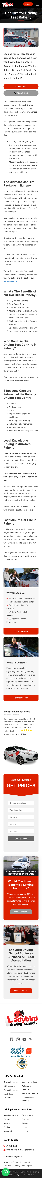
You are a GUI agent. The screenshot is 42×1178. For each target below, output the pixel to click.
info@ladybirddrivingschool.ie (20, 1150)
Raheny (25, 1123)
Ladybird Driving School (11, 734)
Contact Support (21, 698)
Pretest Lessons (11, 1090)
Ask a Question (21, 631)
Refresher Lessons (30, 1093)
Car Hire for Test (29, 1082)
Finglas (7, 1127)
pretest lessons (10, 281)
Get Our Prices (21, 86)
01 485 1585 (22, 93)
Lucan (24, 1127)
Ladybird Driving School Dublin (20, 1172)
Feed (23, 1175)
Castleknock (27, 1115)
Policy (16, 1175)
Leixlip (25, 1131)
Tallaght (7, 1119)
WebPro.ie (30, 1175)
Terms (10, 1175)
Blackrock (26, 1119)
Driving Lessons (11, 1082)
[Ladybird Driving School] (7, 4)
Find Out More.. (21, 911)
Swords (7, 1123)
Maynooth (8, 1131)
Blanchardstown (11, 1115)
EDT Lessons (9, 1086)
